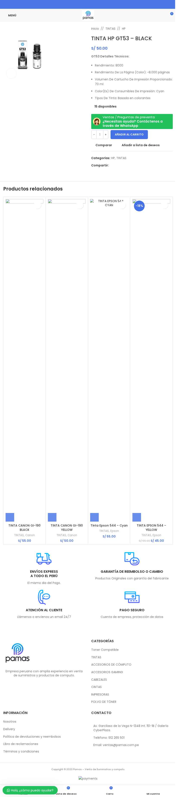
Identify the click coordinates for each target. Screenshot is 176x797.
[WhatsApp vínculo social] (96, 4)
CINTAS (96, 687)
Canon (30, 535)
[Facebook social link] (79, 4)
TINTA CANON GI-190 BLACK (24, 527)
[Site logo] (88, 15)
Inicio (95, 28)
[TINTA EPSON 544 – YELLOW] (151, 360)
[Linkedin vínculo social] (90, 4)
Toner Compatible (105, 650)
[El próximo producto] (170, 28)
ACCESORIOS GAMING (107, 672)
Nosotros (9, 722)
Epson (114, 531)
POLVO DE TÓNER (103, 702)
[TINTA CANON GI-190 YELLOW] (67, 360)
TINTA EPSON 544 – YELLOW (151, 527)
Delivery (9, 729)
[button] (10, 517)
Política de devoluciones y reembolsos (32, 737)
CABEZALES (99, 680)
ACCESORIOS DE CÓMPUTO (111, 665)
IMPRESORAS (100, 695)
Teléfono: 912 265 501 (108, 738)
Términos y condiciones (21, 751)
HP (124, 28)
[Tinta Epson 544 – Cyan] (109, 360)
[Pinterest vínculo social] (85, 4)
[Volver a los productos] (165, 28)
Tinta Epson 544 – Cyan (109, 525)
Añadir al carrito (129, 134)
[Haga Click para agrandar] (11, 73)
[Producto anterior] (159, 28)
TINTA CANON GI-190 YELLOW (67, 527)
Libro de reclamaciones (20, 744)
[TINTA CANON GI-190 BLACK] (24, 360)
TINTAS (110, 28)
